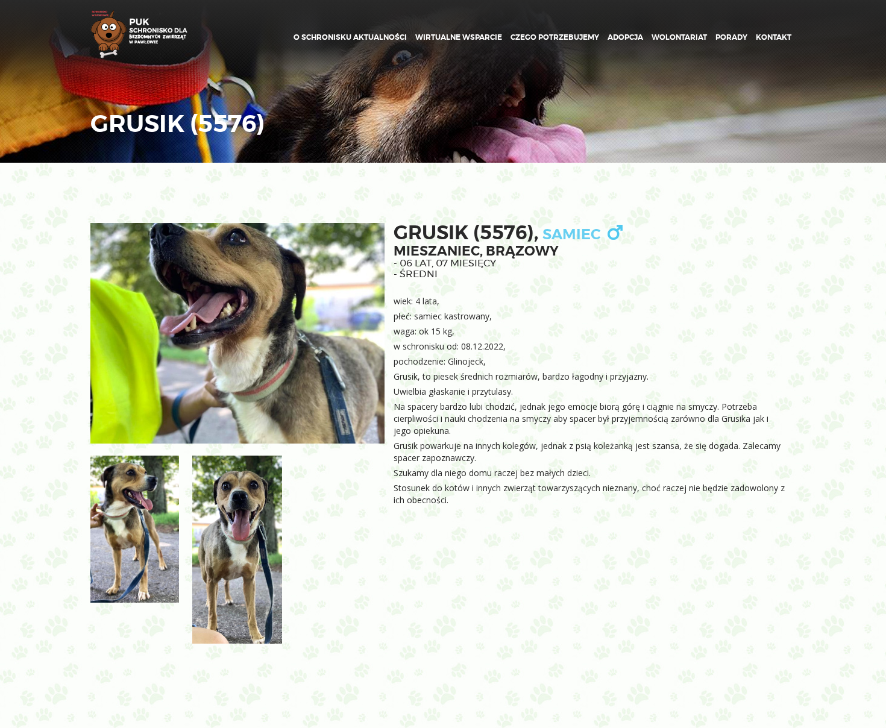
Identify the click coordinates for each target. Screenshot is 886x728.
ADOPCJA (625, 37)
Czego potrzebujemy (555, 37)
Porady (731, 37)
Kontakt (773, 37)
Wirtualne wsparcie (458, 37)
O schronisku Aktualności (350, 37)
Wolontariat (679, 37)
